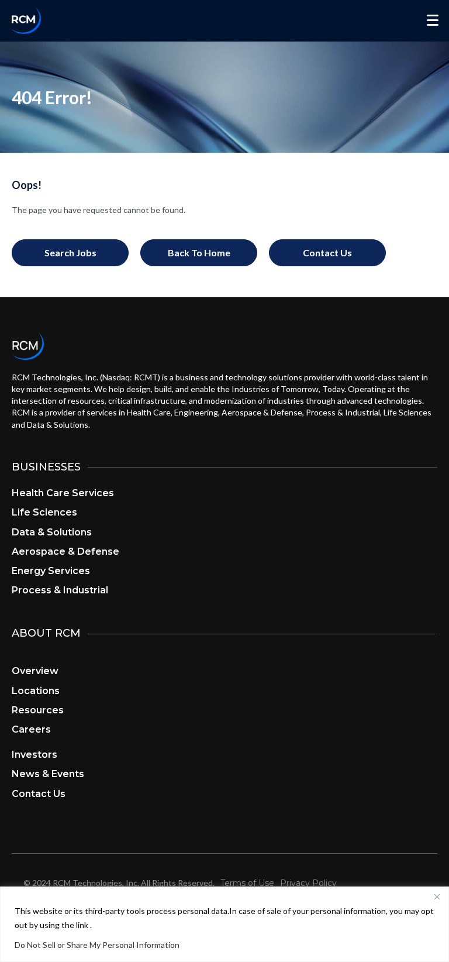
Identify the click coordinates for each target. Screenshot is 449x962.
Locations (36, 690)
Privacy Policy (308, 883)
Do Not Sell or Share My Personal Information (97, 945)
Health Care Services (63, 493)
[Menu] (432, 20)
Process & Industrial (60, 590)
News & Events (48, 773)
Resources (38, 710)
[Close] (437, 896)
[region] (224, 924)
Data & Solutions (52, 532)
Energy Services (51, 570)
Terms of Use (247, 883)
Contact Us (38, 793)
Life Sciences (44, 512)
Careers (31, 729)
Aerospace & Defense (65, 551)
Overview (35, 670)
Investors (34, 754)
